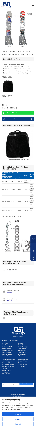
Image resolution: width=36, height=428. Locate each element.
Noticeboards (22, 350)
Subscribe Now (26, 384)
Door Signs (5, 372)
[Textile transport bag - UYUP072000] (8, 86)
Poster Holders (22, 345)
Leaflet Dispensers (7, 361)
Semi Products (22, 364)
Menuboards (22, 348)
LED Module (21, 366)
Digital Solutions (23, 359)
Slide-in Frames (6, 370)
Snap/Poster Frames (8, 345)
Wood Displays (6, 352)
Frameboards (22, 352)
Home (4, 51)
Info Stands (21, 356)
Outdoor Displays (23, 361)
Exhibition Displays (7, 354)
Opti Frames (5, 343)
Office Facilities (6, 374)
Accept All (18, 414)
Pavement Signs (6, 348)
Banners (20, 343)
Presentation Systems (8, 359)
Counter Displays (7, 356)
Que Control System (8, 364)
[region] (18, 412)
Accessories (21, 363)
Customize (18, 419)
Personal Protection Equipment (8, 367)
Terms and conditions (18, 396)
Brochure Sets (22, 51)
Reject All (18, 424)
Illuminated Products (8, 346)
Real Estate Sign (23, 346)
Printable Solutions (7, 350)
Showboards (22, 354)
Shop (11, 51)
